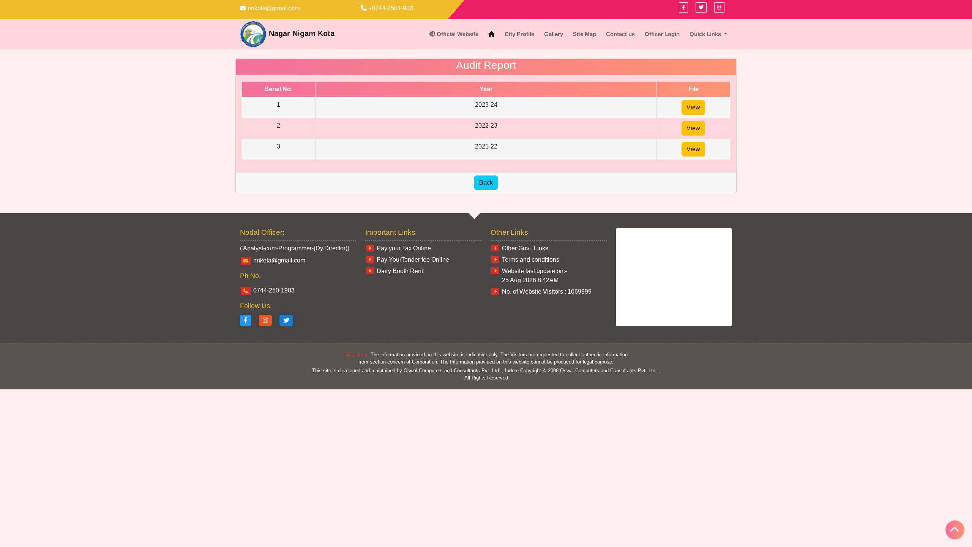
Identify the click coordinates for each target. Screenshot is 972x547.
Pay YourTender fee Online (413, 259)
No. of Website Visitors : (547, 291)
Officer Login (662, 34)
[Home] (491, 34)
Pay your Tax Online (404, 248)
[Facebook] (683, 7)
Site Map (584, 34)
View (693, 107)
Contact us (620, 34)
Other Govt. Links (525, 248)
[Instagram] (265, 320)
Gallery (553, 34)
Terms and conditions (530, 259)
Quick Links (706, 34)
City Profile (519, 34)
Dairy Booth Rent (400, 271)
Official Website (456, 34)
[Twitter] (286, 320)
